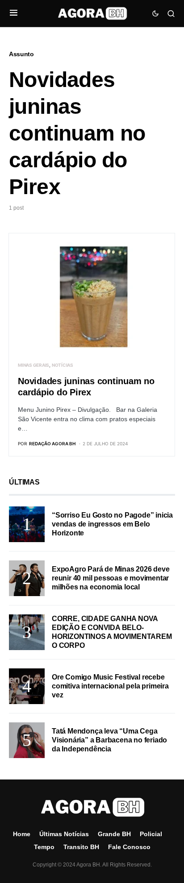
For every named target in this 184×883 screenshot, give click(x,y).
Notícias (62, 365)
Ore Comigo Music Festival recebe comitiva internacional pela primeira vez (110, 686)
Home (21, 833)
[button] (13, 13)
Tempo (44, 846)
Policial (151, 833)
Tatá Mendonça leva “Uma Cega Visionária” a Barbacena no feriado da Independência (109, 740)
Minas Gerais (33, 365)
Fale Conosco (129, 846)
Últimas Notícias (64, 833)
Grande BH (114, 833)
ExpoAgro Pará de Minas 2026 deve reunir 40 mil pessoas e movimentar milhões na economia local (111, 578)
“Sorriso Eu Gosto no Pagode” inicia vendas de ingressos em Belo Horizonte (112, 524)
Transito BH (81, 846)
